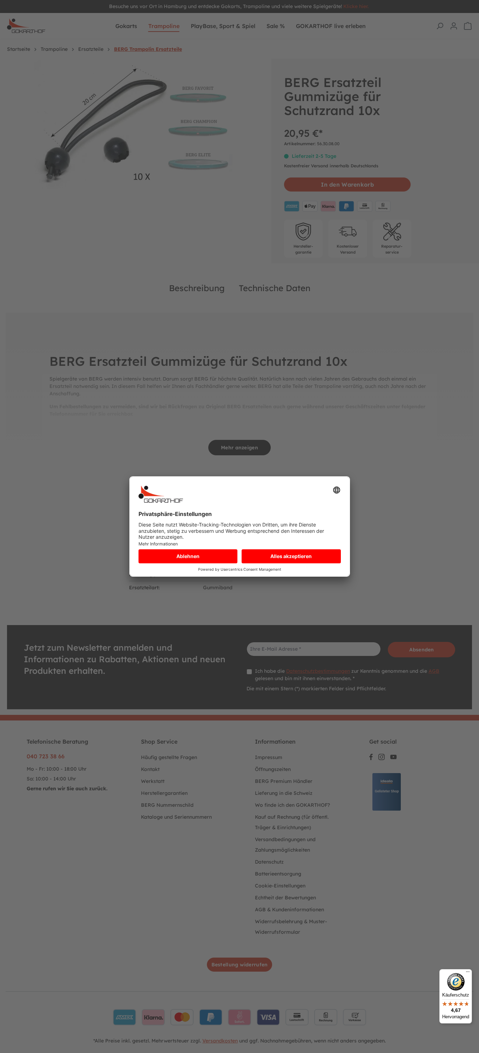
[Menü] (468, 973)
